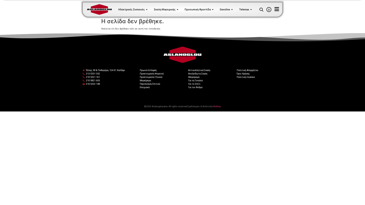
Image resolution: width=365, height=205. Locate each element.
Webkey (217, 106)
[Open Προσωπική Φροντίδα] (212, 9)
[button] (261, 9)
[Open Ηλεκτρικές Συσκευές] (146, 9)
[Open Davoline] (232, 9)
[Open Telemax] (251, 9)
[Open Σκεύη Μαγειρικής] (177, 9)
